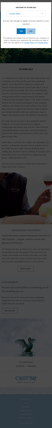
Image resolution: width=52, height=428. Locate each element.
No (30, 31)
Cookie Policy (43, 43)
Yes (21, 31)
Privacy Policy (29, 43)
